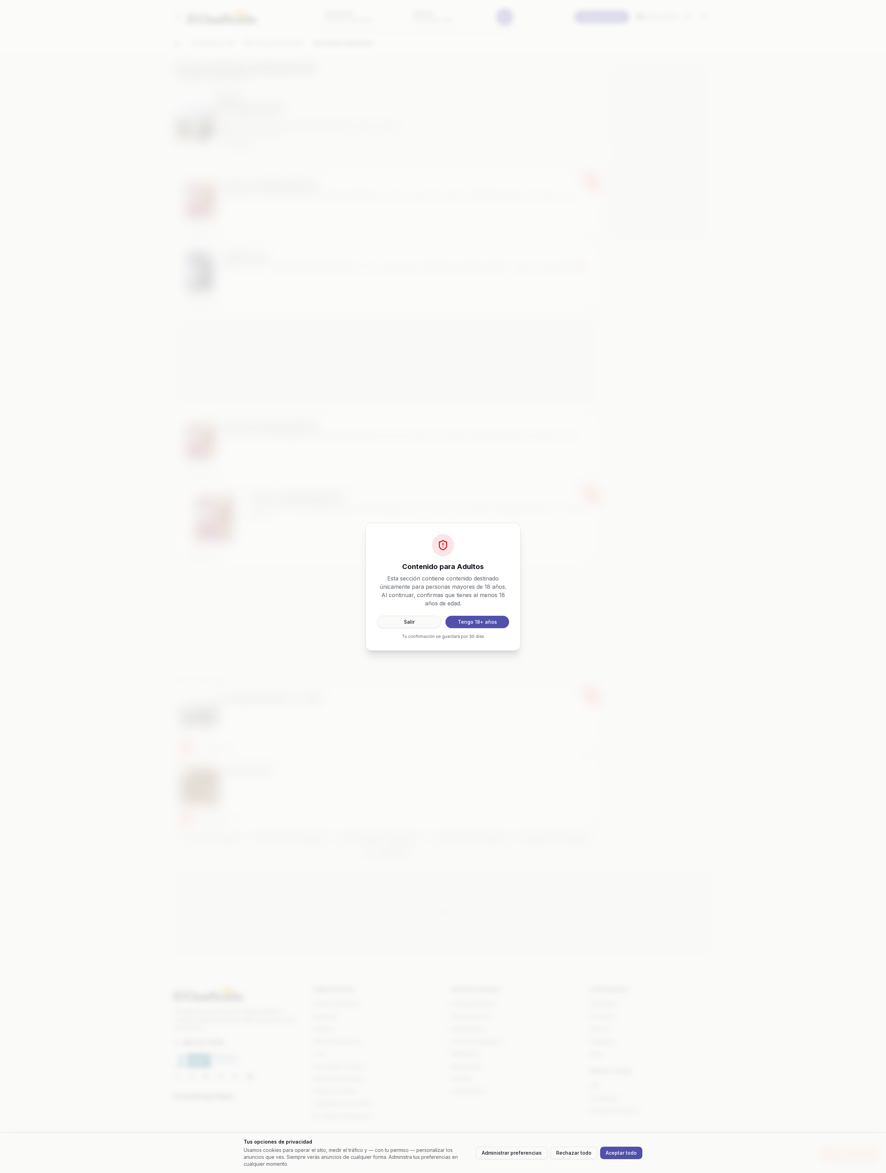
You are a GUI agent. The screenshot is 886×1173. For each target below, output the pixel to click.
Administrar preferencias (512, 1153)
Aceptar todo (621, 1153)
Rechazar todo (573, 1153)
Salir (409, 622)
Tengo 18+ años (477, 622)
